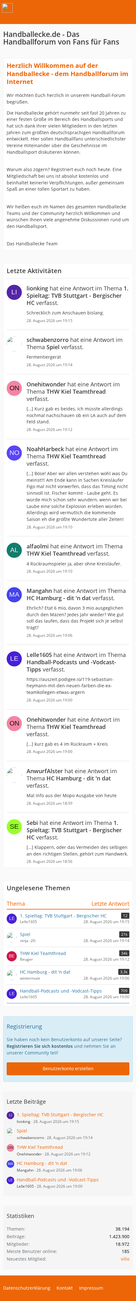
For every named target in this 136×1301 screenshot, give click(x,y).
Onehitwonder (29, 1154)
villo (125, 1259)
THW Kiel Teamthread (43, 953)
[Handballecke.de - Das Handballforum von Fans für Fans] (7, 8)
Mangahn (25, 1170)
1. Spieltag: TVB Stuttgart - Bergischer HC (63, 916)
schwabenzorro (30, 1137)
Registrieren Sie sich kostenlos (40, 1046)
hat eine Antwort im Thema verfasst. (77, 295)
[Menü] (127, 8)
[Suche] (96, 8)
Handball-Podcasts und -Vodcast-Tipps (61, 991)
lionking (23, 1121)
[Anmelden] (112, 8)
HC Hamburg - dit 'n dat (45, 972)
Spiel (25, 934)
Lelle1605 (25, 1186)
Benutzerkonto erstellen (68, 1068)
